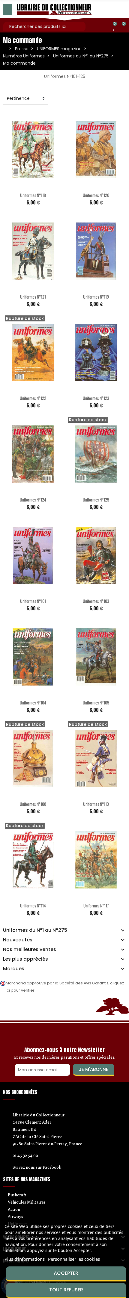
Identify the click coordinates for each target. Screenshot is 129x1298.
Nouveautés (17, 940)
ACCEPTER (66, 1273)
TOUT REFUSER (66, 1289)
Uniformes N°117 (96, 905)
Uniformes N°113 (96, 804)
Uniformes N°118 (33, 195)
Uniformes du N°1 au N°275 (35, 930)
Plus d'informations (24, 1259)
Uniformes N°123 (96, 398)
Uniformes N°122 (33, 398)
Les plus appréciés (25, 959)
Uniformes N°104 (33, 702)
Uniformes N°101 (33, 601)
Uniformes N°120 (96, 195)
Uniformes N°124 (33, 499)
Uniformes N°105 (96, 702)
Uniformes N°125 (96, 499)
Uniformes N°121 (33, 296)
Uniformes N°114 (33, 905)
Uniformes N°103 (96, 601)
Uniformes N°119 (96, 296)
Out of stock (20, 388)
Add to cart (20, 185)
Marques (13, 968)
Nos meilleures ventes (29, 949)
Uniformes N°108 (33, 804)
